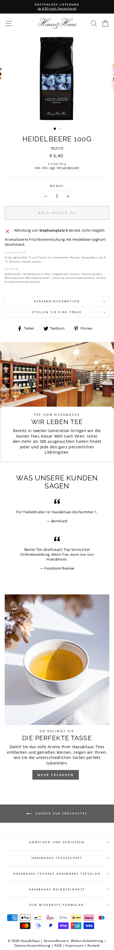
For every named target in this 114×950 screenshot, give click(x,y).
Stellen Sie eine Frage (57, 312)
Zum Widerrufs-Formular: (57, 905)
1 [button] (55, 129)
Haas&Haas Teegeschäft (57, 858)
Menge (57, 186)
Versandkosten (68, 168)
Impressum (74, 945)
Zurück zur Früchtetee (61, 813)
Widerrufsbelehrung (87, 940)
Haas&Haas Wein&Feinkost (57, 889)
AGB (57, 945)
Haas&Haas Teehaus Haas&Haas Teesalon (56, 873)
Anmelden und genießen (57, 842)
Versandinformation (57, 301)
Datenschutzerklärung (32, 945)
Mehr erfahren (55, 775)
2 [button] (60, 129)
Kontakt (93, 945)
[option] (57, 7)
